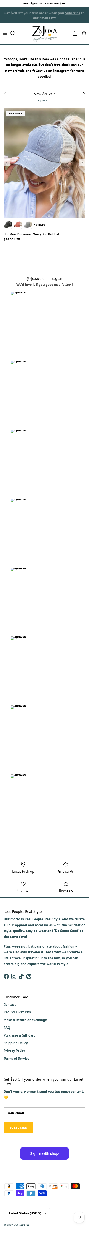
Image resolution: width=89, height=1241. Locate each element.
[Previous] (7, 162)
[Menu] (5, 33)
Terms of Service (16, 1058)
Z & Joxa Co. (21, 1225)
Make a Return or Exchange (25, 1019)
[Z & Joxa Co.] (44, 33)
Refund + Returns (17, 1012)
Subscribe (72, 12)
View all (44, 100)
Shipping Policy (16, 1043)
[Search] (15, 33)
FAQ (7, 1027)
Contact (10, 1004)
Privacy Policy (14, 1050)
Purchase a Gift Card (20, 1035)
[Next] (82, 162)
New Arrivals (45, 94)
